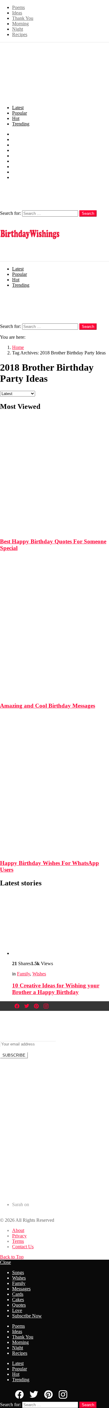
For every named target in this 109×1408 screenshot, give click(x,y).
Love (17, 171)
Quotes (19, 166)
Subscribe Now (27, 177)
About (18, 1230)
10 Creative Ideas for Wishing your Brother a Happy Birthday (55, 988)
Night (17, 29)
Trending (20, 123)
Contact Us (23, 1246)
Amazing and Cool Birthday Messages (47, 705)
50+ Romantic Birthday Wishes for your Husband (59, 1209)
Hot (15, 118)
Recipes (19, 34)
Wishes (19, 139)
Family (18, 144)
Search (88, 213)
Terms (18, 1241)
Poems (18, 7)
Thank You (22, 18)
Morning (20, 23)
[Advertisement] (54, 1127)
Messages (21, 150)
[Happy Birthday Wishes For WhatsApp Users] (54, 779)
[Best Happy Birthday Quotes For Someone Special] (54, 470)
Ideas (17, 12)
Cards (17, 155)
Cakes (18, 161)
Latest (18, 107)
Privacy (19, 1235)
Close (5, 1262)
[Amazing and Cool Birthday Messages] (54, 622)
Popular (19, 113)
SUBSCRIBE (13, 1055)
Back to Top (12, 1256)
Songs (18, 134)
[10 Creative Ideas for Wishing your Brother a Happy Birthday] (60, 924)
